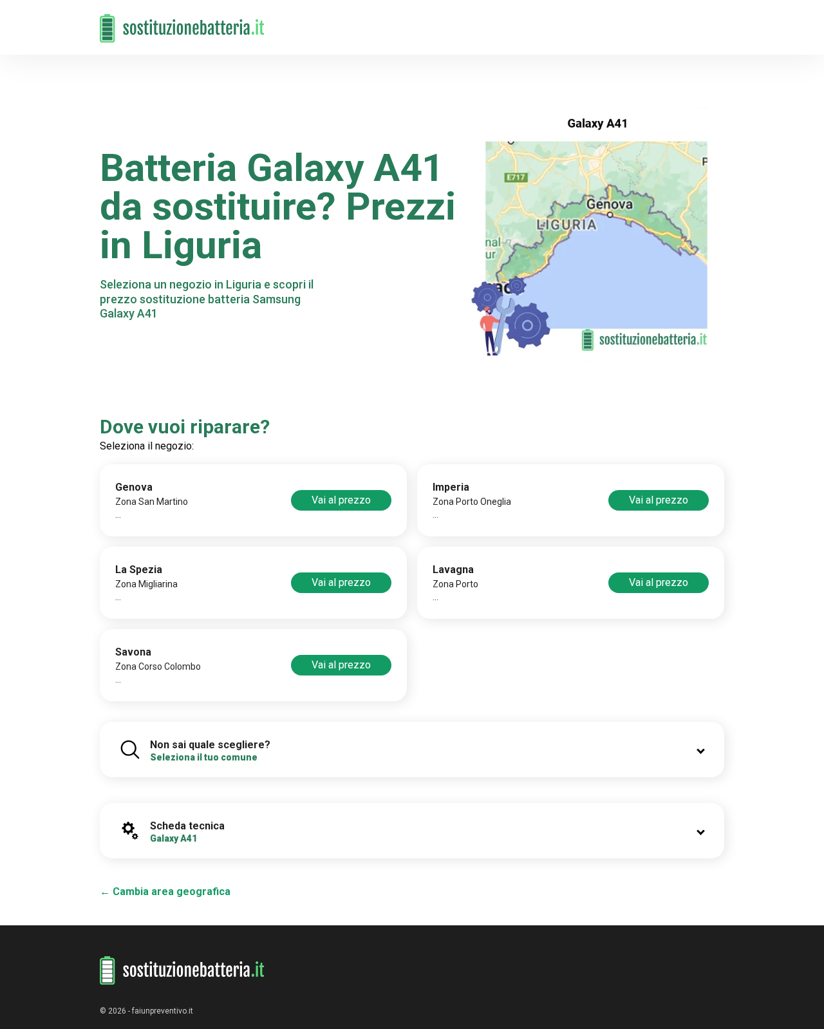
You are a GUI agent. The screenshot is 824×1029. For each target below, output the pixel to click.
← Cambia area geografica (165, 891)
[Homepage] (182, 21)
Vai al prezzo (341, 500)
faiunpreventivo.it (162, 1010)
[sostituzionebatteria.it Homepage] (182, 970)
